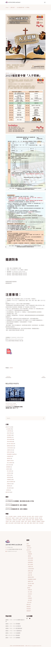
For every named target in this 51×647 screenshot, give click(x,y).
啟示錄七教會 (10, 443)
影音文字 (15, 405)
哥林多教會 (9, 441)
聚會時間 (28, 608)
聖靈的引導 (9, 460)
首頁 (27, 543)
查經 (10, 521)
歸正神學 (18, 521)
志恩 (15, 403)
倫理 (33, 516)
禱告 (26, 521)
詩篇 (25, 523)
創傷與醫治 (9, 437)
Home (7, 7)
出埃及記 (9, 473)
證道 (28, 523)
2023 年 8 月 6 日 (9, 403)
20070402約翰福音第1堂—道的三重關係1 (16, 505)
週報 (31, 523)
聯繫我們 (28, 611)
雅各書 (8, 485)
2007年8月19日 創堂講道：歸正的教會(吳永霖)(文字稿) (20, 501)
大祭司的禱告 (10, 448)
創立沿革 (29, 547)
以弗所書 (9, 431)
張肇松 (19, 519)
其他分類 (8, 464)
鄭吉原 (34, 523)
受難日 (13, 518)
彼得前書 (9, 477)
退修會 (7, 490)
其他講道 (11, 405)
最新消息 (12, 7)
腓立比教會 (9, 462)
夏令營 (10, 367)
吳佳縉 (17, 518)
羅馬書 (8, 458)
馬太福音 (9, 488)
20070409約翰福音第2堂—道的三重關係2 (17, 509)
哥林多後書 (9, 439)
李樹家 (7, 521)
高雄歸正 (28, 545)
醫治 (37, 523)
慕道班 (23, 519)
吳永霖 (20, 518)
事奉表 (14, 516)
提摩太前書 (9, 452)
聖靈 (7, 523)
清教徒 (22, 521)
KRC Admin (13, 73)
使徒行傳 (9, 433)
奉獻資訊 (28, 606)
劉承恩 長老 (8, 518)
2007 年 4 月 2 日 (9, 503)
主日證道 (7, 405)
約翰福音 (9, 479)
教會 (33, 519)
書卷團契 (8, 467)
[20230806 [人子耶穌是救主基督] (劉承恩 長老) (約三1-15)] (15, 394)
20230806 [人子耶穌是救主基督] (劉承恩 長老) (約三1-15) (14, 407)
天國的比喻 (9, 450)
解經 (22, 523)
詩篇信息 (9, 483)
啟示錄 (36, 518)
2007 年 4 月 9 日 (9, 507)
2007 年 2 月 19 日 (9, 499)
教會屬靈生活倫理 (11, 454)
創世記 (8, 475)
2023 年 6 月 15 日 (6, 42)
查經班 (7, 469)
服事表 (41, 519)
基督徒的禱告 (10, 445)
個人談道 (9, 471)
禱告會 (29, 521)
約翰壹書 (9, 456)
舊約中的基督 (10, 481)
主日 (7, 516)
